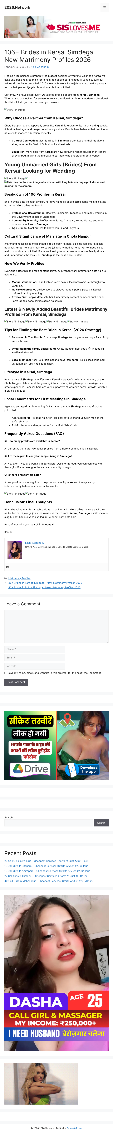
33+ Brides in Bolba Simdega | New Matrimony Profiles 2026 (44, 587)
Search (8, 817)
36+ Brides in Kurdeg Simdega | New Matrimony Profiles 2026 (45, 582)
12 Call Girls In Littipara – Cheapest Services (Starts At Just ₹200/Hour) (46, 865)
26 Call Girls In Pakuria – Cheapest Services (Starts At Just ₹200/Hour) (46, 860)
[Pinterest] (7, 567)
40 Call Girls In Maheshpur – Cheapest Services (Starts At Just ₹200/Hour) (48, 881)
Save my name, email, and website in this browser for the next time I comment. (55, 672)
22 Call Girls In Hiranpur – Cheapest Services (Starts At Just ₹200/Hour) (46, 876)
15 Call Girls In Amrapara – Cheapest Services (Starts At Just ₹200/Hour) (47, 870)
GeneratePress (74, 1128)
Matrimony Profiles (19, 578)
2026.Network (17, 7)
